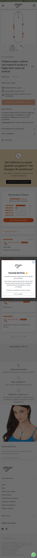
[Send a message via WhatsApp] (33, 554)
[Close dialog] (33, 262)
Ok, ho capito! (18, 294)
